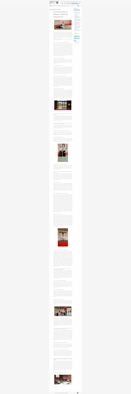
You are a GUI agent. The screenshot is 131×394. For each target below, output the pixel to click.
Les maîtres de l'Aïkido (75, 3)
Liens (79, 3)
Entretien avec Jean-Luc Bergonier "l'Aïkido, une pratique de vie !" (60, 14)
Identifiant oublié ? (77, 42)
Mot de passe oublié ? (77, 41)
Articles (65, 3)
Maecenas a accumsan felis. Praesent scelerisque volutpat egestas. (58, 5)
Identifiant (75, 35)
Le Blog (62, 3)
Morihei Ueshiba (69, 3)
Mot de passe (75, 37)
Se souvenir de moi (76, 39)
